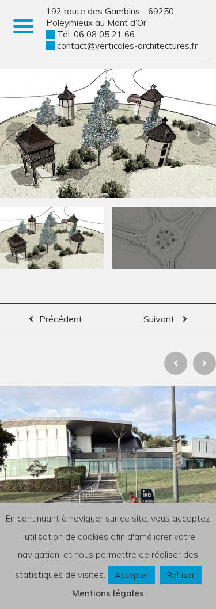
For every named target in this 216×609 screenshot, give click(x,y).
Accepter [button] (131, 575)
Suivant (160, 319)
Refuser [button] (181, 575)
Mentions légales (108, 593)
